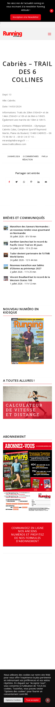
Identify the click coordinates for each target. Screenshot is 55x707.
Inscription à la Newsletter (25, 17)
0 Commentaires (30, 156)
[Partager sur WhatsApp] (24, 182)
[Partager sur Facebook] (9, 182)
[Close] (51, 11)
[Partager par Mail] (46, 182)
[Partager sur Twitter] (16, 182)
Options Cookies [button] (13, 700)
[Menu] (49, 34)
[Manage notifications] (47, 700)
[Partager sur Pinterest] (31, 182)
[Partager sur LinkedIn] (38, 182)
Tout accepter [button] (32, 700)
